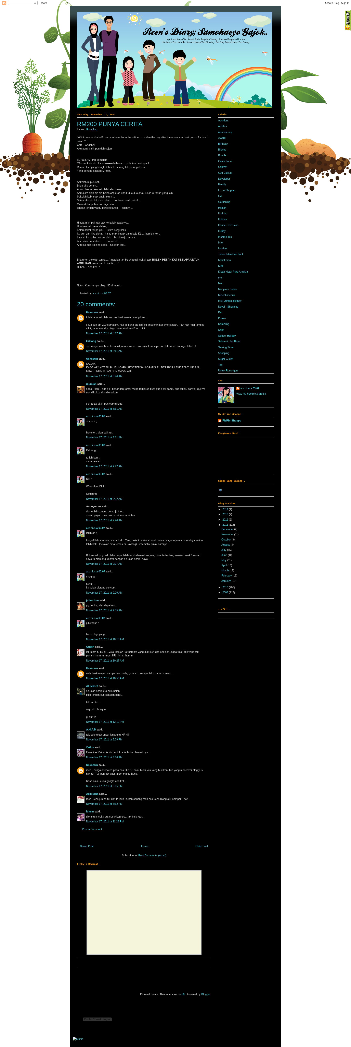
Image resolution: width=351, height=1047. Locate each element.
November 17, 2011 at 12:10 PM (105, 721)
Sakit (221, 329)
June (224, 555)
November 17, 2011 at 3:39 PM (104, 739)
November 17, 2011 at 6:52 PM (104, 803)
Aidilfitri (222, 126)
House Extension (228, 225)
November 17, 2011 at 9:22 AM (104, 466)
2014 (225, 509)
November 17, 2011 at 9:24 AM (104, 520)
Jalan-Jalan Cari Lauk (231, 254)
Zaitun (90, 747)
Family (222, 184)
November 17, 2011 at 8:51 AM (104, 408)
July (224, 549)
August (226, 544)
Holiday (222, 219)
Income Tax (225, 236)
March (225, 570)
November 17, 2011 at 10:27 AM (105, 660)
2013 (225, 514)
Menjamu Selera (227, 289)
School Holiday (227, 335)
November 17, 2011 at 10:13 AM (105, 639)
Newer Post (87, 846)
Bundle (222, 155)
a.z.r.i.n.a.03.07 (101, 293)
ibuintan (91, 383)
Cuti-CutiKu (225, 172)
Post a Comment (92, 829)
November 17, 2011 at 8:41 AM (104, 351)
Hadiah (222, 207)
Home (144, 846)
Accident (223, 120)
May (224, 560)
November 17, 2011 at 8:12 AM (104, 333)
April (224, 565)
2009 (225, 592)
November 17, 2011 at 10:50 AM (105, 678)
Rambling (91, 129)
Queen (90, 646)
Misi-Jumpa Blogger (230, 300)
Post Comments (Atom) (152, 855)
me (220, 277)
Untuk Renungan (228, 370)
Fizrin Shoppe (226, 190)
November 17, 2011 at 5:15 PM (104, 786)
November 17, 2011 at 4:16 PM (104, 757)
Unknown (92, 312)
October (226, 539)
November (227, 534)
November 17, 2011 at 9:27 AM (104, 563)
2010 (225, 587)
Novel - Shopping (228, 306)
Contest (222, 166)
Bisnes (222, 149)
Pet (220, 312)
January (226, 580)
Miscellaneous (226, 295)
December (227, 529)
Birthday (223, 143)
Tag (220, 364)
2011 (225, 524)
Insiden (222, 248)
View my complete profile (251, 393)
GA (220, 196)
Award (221, 137)
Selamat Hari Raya (229, 341)
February (227, 575)
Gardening (224, 201)
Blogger (205, 994)
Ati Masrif (92, 686)
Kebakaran (224, 260)
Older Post (201, 846)
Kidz (220, 265)
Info (220, 242)
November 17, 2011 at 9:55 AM (104, 610)
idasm (90, 811)
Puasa (222, 318)
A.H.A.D (91, 729)
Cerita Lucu (225, 161)
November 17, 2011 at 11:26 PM (105, 821)
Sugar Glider (225, 358)
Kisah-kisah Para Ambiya (233, 271)
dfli (183, 994)
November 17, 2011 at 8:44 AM (104, 376)
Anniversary (225, 132)
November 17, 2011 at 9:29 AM (104, 592)
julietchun (92, 600)
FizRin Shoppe (231, 420)
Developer (224, 178)
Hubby (222, 231)
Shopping (223, 353)
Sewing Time (225, 347)
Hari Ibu (222, 213)
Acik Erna (92, 793)
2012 (225, 519)
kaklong (91, 341)
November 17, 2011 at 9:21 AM (104, 437)
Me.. (220, 283)
